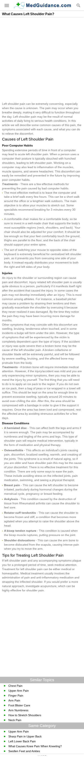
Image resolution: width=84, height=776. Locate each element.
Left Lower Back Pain (22, 741)
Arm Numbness (18, 710)
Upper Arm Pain (18, 690)
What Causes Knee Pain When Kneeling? (35, 746)
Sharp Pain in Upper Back (25, 736)
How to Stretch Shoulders (24, 715)
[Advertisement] (42, 60)
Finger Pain (15, 695)
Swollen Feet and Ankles (24, 751)
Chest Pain (15, 685)
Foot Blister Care (19, 705)
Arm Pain (14, 700)
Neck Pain (14, 720)
